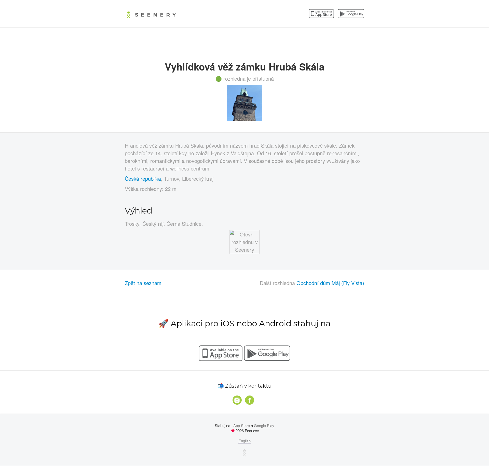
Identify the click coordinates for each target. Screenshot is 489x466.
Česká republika (143, 178)
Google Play (264, 425)
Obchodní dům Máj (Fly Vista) (330, 283)
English (244, 440)
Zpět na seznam (143, 283)
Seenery (156, 14)
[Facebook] (249, 400)
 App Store (240, 425)
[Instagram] (237, 400)
